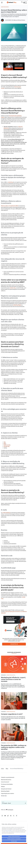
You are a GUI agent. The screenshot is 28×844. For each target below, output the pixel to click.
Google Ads (6, 446)
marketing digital (17, 305)
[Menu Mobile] (2, 2)
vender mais (12, 288)
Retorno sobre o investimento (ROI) (9, 205)
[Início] (11, 2)
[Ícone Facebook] (16, 815)
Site (5, 442)
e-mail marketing (6, 512)
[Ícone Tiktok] (8, 815)
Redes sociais (7, 445)
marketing (10, 182)
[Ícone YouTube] (5, 815)
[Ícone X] (14, 815)
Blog (5, 443)
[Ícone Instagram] (2, 815)
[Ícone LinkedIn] (11, 815)
